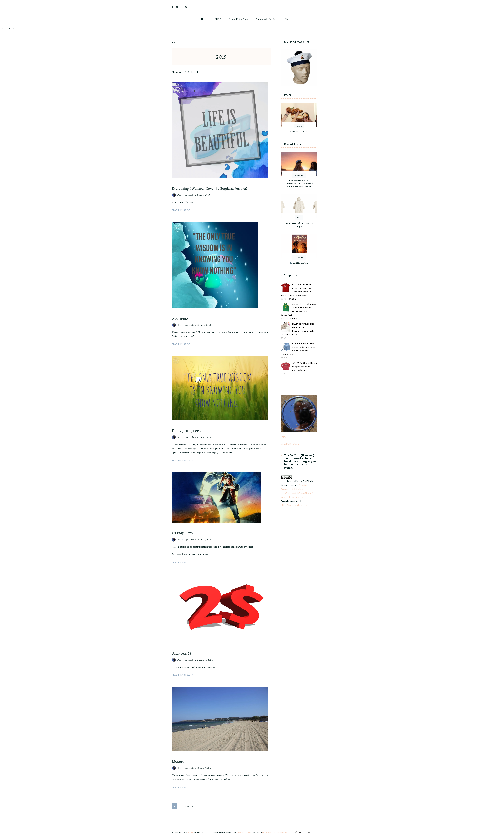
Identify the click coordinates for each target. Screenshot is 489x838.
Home (204, 19)
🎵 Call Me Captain (299, 263)
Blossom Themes (244, 832)
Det (179, 195)
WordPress (266, 832)
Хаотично (180, 318)
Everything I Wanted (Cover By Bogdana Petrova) (209, 188)
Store (299, 218)
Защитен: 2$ (181, 653)
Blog (287, 19)
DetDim (190, 832)
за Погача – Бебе (298, 131)
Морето (178, 761)
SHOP (218, 19)
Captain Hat (299, 175)
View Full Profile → (290, 444)
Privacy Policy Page (238, 19)
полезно (299, 126)
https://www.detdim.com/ (294, 505)
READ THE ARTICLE (181, 210)
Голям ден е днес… (186, 431)
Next (187, 806)
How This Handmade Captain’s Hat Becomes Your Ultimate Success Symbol (299, 183)
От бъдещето (182, 533)
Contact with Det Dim (266, 19)
